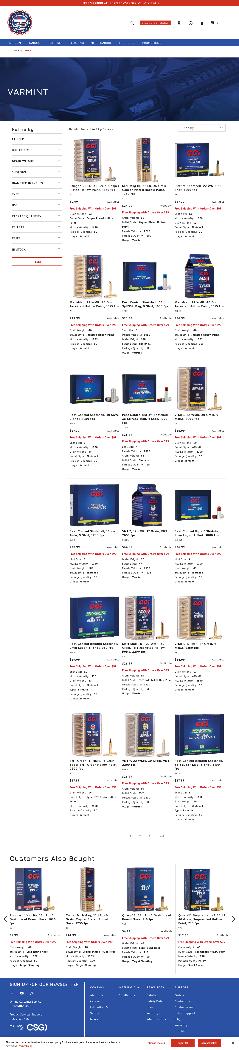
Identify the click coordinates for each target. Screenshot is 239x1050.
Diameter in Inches (27, 183)
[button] (179, 22)
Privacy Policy (25, 1046)
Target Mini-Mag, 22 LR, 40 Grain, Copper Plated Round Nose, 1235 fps (87, 919)
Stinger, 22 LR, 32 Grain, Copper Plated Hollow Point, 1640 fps (94, 188)
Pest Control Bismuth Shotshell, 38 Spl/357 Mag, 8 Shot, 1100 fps (199, 765)
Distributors (126, 995)
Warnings (153, 1013)
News (94, 1019)
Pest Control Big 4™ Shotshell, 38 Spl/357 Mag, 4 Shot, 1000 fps (145, 419)
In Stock (19, 249)
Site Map (181, 1031)
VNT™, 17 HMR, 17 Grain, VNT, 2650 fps (145, 533)
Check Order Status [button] (156, 22)
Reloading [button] (76, 42)
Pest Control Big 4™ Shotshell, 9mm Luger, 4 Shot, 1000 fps (198, 533)
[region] (119, 1043)
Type (15, 194)
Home (16, 50)
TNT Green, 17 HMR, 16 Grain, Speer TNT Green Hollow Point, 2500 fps (94, 765)
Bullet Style (22, 150)
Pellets (18, 227)
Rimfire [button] (55, 42)
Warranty (181, 1025)
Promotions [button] (152, 42)
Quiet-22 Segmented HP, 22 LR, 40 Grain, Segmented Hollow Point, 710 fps (202, 919)
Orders (179, 995)
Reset (37, 261)
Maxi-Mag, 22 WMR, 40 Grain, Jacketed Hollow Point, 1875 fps (94, 304)
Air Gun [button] (15, 42)
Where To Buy (156, 1019)
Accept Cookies (209, 1043)
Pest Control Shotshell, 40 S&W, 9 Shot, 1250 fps (94, 417)
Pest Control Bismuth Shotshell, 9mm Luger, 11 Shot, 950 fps (94, 646)
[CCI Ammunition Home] (19, 22)
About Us (96, 995)
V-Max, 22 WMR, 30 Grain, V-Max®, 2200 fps (197, 417)
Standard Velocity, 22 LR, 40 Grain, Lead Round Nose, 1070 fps (33, 919)
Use (14, 205)
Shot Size (19, 172)
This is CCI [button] (127, 42)
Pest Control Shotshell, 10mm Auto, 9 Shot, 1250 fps (92, 533)
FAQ (178, 1019)
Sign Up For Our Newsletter (44, 984)
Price (16, 238)
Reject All (183, 1043)
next (161, 836)
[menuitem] (16, 43)
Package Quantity (26, 216)
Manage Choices (156, 1043)
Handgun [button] (35, 42)
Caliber (18, 139)
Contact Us (182, 1001)
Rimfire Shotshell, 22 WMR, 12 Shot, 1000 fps (198, 188)
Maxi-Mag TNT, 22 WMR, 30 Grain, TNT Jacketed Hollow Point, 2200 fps (143, 648)
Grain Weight (23, 161)
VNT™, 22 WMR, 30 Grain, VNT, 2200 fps (146, 763)
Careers (95, 1001)
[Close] (233, 1043)
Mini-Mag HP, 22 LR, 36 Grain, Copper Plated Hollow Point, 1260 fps (144, 190)
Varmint (29, 50)
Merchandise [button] (101, 42)
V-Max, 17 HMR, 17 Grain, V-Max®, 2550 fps (196, 646)
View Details (148, 3)
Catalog (152, 995)
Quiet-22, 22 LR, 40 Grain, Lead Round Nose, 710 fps (146, 917)
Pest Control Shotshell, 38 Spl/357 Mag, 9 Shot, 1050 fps (145, 304)
